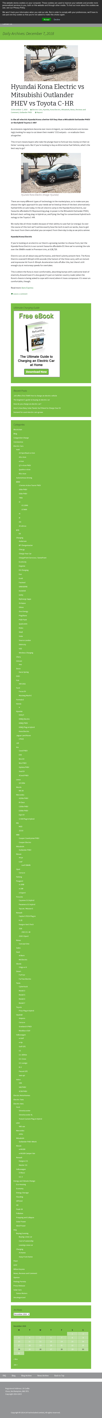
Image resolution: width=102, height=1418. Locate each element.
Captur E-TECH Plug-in (27, 916)
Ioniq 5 (21, 715)
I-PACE (21, 739)
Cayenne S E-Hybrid (26, 900)
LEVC (18, 1123)
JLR (17, 743)
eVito (21, 1134)
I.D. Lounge (23, 1063)
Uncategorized (19, 1297)
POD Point (23, 619)
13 (51, 1341)
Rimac (18, 940)
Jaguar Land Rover (23, 735)
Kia (17, 747)
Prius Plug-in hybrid (26, 1010)
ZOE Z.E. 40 (26, 932)
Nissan (18, 854)
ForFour (22, 975)
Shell (21, 632)
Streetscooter (24, 1110)
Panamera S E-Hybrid (27, 904)
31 (19, 1353)
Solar (21, 636)
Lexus (18, 779)
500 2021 (22, 684)
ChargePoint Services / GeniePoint (32, 557)
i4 (19, 513)
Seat (18, 952)
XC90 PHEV (23, 1091)
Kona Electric (55, 109)
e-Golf (21, 1038)
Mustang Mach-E (25, 695)
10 (19, 1341)
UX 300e (22, 783)
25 (30, 1349)
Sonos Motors (21, 1293)
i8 (19, 518)
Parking (19, 877)
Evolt (21, 578)
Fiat (17, 680)
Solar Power (21, 1221)
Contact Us (7, 24)
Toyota (19, 1007)
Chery (18, 657)
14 (62, 1341)
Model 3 (22, 990)
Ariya (21, 857)
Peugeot (19, 881)
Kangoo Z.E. (23, 1161)
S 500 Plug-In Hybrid (26, 819)
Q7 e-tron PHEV (25, 465)
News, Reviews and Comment (25, 1273)
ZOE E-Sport (24, 936)
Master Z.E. (23, 1165)
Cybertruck (23, 986)
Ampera (22, 1018)
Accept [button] (46, 19)
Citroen (19, 661)
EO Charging (24, 570)
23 (83, 1345)
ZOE (20, 928)
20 (51, 1345)
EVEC (18, 676)
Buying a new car (25, 1237)
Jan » (16, 1364)
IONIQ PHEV (23, 723)
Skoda (18, 964)
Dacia (18, 668)
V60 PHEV (22, 1087)
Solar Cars (18, 1290)
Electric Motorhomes (22, 1095)
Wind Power (21, 1226)
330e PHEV (23, 489)
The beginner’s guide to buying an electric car (32, 400)
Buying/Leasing (22, 1233)
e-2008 (21, 884)
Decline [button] (57, 19)
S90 (20, 1083)
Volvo (18, 1079)
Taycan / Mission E (26, 908)
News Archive (43, 1375)
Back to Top (59, 1375)
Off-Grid (19, 1201)
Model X (22, 999)
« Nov (16, 1359)
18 (30, 1345)
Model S (22, 995)
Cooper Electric (25, 842)
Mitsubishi (65, 109)
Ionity (21, 595)
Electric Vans (19, 1103)
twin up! (22, 1075)
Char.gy (22, 549)
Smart (18, 971)
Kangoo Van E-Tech (26, 924)
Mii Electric (23, 959)
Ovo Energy (23, 611)
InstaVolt (22, 591)
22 (72, 1345)
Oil (17, 1205)
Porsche (19, 897)
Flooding (19, 1197)
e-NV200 (22, 1149)
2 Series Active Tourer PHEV (30, 485)
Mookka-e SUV (24, 1030)
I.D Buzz (22, 1172)
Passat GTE (23, 1071)
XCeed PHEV (23, 775)
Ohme (21, 607)
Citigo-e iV (23, 967)
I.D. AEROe (23, 1055)
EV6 (20, 755)
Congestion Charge (21, 438)
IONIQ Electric (24, 719)
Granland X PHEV (25, 1026)
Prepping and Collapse (25, 1217)
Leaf (20, 861)
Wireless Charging (26, 652)
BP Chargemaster (26, 545)
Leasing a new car (26, 1245)
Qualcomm (23, 624)
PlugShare (23, 615)
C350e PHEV (23, 806)
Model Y (22, 1003)
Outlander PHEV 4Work (28, 1141)
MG (17, 823)
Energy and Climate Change (24, 1181)
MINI (17, 835)
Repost (39, 112)
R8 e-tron (22, 473)
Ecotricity (22, 562)
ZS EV (21, 830)
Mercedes (20, 795)
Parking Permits (20, 1281)
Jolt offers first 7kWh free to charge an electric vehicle (35, 395)
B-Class (22, 802)
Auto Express (27, 287)
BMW (18, 482)
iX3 (20, 522)
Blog (15, 433)
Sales (18, 948)
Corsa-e (22, 873)
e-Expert (22, 892)
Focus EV (22, 691)
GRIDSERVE (23, 586)
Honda (18, 704)
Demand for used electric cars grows (28, 412)
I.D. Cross (22, 1059)
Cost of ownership (26, 1241)
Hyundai (46, 109)
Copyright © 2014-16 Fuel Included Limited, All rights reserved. (35, 1412)
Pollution (19, 1213)
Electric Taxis (19, 1099)
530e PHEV (23, 493)
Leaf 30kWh (26, 865)
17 (19, 1345)
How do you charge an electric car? (27, 404)
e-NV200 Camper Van (27, 1153)
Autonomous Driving (24, 478)
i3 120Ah (25, 505)
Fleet (16, 1261)
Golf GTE (22, 1046)
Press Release (19, 1285)
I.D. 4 (20, 1177)
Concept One (24, 944)
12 (40, 1341)
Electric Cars (37, 109)
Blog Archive (26, 1375)
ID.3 (20, 1067)
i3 (19, 502)
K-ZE (20, 920)
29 (72, 1349)
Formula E (20, 699)
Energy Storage (22, 1192)
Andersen (23, 541)
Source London (25, 640)
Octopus (22, 603)
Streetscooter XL (26, 1115)
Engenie (22, 566)
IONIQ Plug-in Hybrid (27, 727)
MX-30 (21, 790)
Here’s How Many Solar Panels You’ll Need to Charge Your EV (37, 408)
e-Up (21, 1042)
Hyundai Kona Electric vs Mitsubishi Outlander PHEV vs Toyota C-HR (47, 95)
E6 (20, 533)
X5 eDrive (22, 526)
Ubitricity (22, 644)
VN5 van (22, 1126)
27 (51, 1349)
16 (83, 1341)
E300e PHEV (23, 810)
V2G (20, 648)
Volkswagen (21, 1035)
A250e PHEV (23, 798)
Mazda (18, 787)
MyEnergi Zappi (25, 599)
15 (72, 1341)
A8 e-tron (22, 457)
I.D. (20, 1050)
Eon (20, 574)
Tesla (18, 983)
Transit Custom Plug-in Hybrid (30, 1119)
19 (40, 1345)
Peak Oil (19, 1209)
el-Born (22, 955)
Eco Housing (21, 1184)
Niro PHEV (22, 763)
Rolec (21, 628)
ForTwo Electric (25, 979)
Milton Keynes (19, 1269)
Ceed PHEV (23, 750)
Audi (18, 449)
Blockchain (18, 429)
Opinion (17, 1277)
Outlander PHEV (26, 112)
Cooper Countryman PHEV (29, 838)
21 (62, 1345)
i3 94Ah (24, 509)
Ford (18, 688)
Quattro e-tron (24, 469)
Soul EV (22, 771)
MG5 (20, 826)
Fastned (22, 582)
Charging (19, 537)
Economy (20, 1188)
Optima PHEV (24, 767)
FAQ (15, 1230)
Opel (18, 869)
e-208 (21, 888)
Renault (19, 912)
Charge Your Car (25, 553)
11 (30, 1341)
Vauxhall (19, 1015)
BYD (17, 530)
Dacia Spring (24, 672)
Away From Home (26, 1257)
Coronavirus (18, 442)
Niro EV (21, 759)
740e (21, 498)
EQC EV (21, 815)
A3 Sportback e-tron (27, 453)
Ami (20, 664)
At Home (22, 1252)
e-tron (21, 461)
